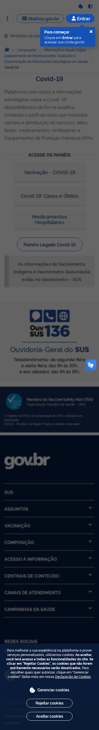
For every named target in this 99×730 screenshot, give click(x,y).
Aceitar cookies (49, 715)
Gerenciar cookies (53, 689)
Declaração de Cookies (73, 676)
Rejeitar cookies (49, 702)
